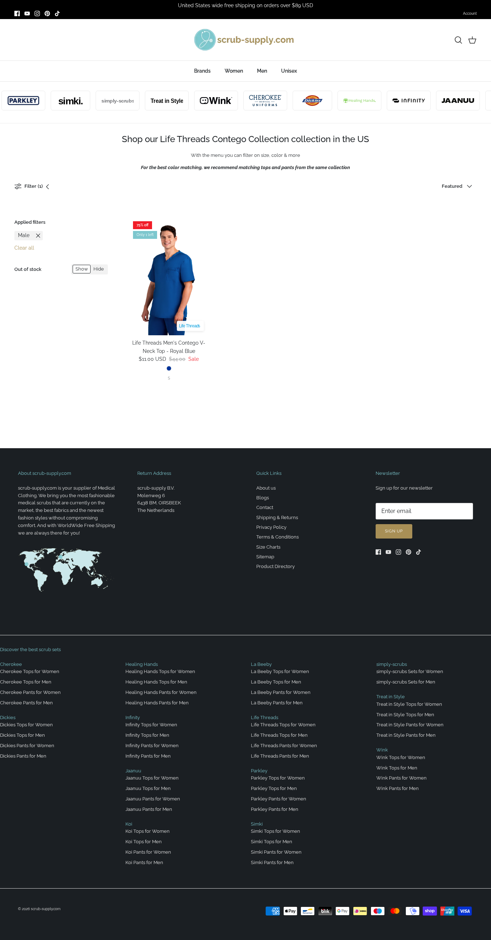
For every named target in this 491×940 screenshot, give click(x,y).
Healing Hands (141, 664)
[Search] (458, 40)
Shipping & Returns (277, 517)
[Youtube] (27, 13)
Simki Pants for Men (272, 862)
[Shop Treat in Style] (159, 100)
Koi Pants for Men (144, 862)
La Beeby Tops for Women (280, 671)
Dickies (7, 717)
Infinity (132, 717)
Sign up (394, 531)
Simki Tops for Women (275, 831)
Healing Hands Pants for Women (161, 692)
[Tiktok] (57, 13)
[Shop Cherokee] (257, 100)
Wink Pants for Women (401, 778)
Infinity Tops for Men (147, 735)
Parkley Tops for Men (274, 788)
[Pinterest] (47, 13)
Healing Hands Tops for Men (156, 682)
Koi (128, 824)
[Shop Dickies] (304, 100)
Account (470, 13)
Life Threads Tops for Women (283, 724)
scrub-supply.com (45, 909)
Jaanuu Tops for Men (148, 788)
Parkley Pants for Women (278, 799)
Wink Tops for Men (396, 768)
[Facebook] (17, 13)
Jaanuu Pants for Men (148, 809)
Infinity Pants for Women (152, 745)
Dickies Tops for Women (26, 724)
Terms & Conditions (277, 537)
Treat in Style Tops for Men (405, 714)
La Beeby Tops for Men (276, 682)
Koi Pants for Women (148, 852)
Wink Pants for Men (397, 788)
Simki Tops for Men (271, 841)
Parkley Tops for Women (278, 778)
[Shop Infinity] (401, 100)
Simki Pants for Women (276, 852)
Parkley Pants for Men (274, 809)
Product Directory (275, 566)
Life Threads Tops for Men (279, 735)
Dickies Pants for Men (23, 756)
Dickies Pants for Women (27, 745)
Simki (257, 824)
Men (262, 71)
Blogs (262, 497)
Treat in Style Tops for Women (409, 704)
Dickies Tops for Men (22, 735)
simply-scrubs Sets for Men (405, 682)
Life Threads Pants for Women (284, 745)
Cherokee (11, 664)
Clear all (24, 248)
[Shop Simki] (62, 100)
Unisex (289, 71)
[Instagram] (37, 13)
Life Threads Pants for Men (280, 756)
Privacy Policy (271, 527)
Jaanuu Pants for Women (152, 799)
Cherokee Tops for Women (29, 671)
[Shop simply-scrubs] (110, 100)
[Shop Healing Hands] (351, 100)
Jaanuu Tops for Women (152, 778)
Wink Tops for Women (400, 757)
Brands (202, 71)
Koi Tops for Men (143, 841)
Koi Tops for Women (147, 831)
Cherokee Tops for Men (25, 682)
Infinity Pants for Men (148, 756)
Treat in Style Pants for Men (406, 735)
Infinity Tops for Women (151, 724)
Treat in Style (390, 696)
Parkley (259, 770)
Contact (264, 507)
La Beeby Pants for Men (277, 702)
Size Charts (268, 547)
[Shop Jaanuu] (450, 100)
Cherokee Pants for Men (26, 702)
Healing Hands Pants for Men (157, 702)
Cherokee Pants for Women (30, 692)
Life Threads (264, 717)
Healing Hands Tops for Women (160, 671)
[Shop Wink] (208, 100)
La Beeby (261, 664)
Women (234, 71)
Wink (382, 750)
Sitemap (265, 556)
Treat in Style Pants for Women (410, 724)
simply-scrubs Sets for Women (409, 671)
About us (266, 488)
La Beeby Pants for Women (281, 692)
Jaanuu (133, 770)
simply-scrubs (391, 664)
